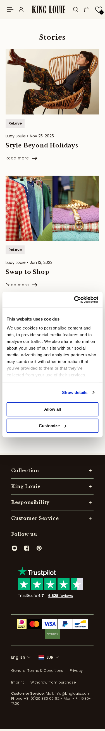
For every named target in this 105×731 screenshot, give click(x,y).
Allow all (52, 409)
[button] (98, 9)
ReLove (15, 123)
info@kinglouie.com (72, 693)
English (18, 657)
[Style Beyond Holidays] (52, 111)
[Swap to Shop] (52, 238)
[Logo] (48, 9)
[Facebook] (27, 548)
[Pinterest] (39, 548)
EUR (50, 657)
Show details (74, 392)
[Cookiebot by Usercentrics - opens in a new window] (74, 299)
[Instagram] (14, 548)
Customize (49, 425)
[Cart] (86, 9)
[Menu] (10, 9)
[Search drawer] (75, 9)
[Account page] (21, 9)
